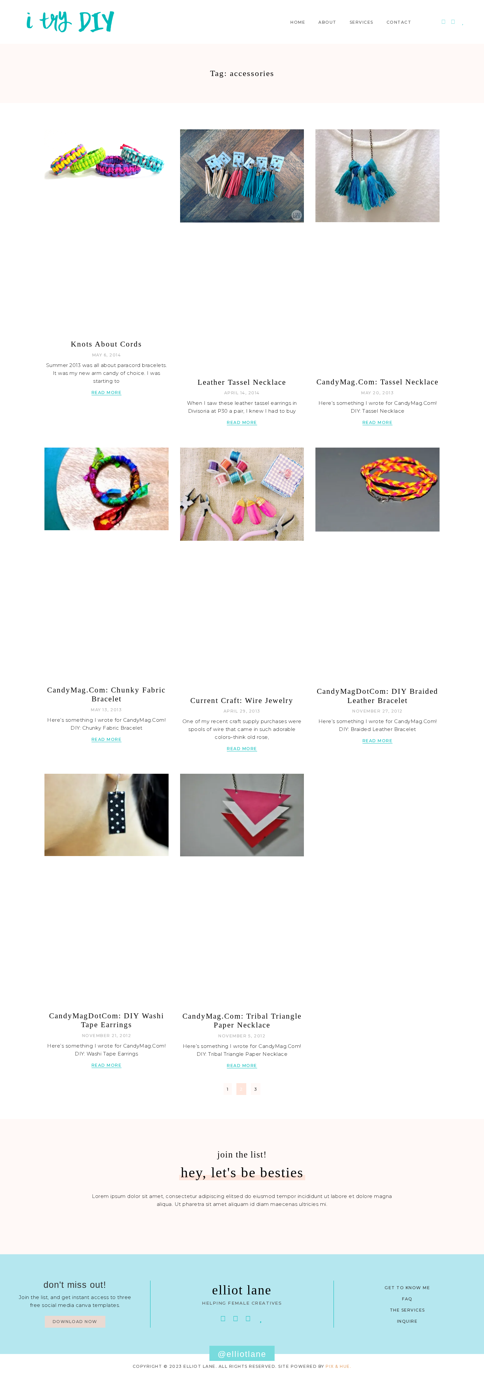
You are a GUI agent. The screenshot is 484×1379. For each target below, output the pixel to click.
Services (361, 22)
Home (297, 22)
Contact (399, 22)
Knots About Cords (106, 344)
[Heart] (463, 22)
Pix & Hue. (338, 1366)
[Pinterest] (443, 22)
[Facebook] (223, 1319)
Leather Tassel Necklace (242, 382)
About (327, 22)
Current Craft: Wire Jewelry (241, 700)
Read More (107, 392)
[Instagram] (453, 22)
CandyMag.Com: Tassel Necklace (377, 382)
